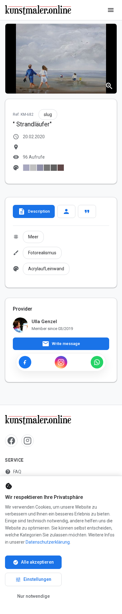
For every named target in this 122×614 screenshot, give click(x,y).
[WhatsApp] (97, 362)
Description (34, 211)
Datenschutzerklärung (48, 542)
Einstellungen (33, 579)
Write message (61, 344)
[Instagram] (61, 362)
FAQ (13, 471)
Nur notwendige (33, 596)
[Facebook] (25, 362)
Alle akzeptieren (33, 562)
